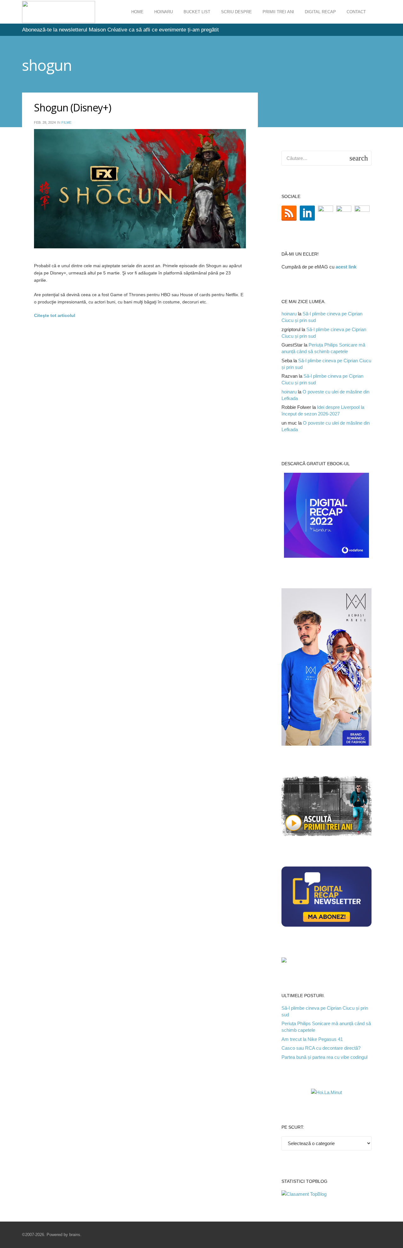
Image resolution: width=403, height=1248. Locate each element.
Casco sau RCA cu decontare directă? (320, 1048)
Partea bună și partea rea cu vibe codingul (324, 1057)
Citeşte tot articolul (54, 315)
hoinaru (289, 313)
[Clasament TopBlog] (303, 1194)
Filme (66, 122)
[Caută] (377, 12)
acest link (346, 266)
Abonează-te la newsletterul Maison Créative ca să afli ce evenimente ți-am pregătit (120, 30)
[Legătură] (58, 12)
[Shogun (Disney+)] (140, 188)
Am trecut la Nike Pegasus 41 (312, 1039)
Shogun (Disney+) (72, 107)
